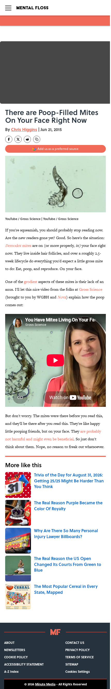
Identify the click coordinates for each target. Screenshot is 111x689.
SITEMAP (71, 664)
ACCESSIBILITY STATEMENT (24, 664)
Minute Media (45, 684)
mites (18, 245)
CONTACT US (74, 642)
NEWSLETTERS (14, 649)
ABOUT (9, 642)
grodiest (30, 281)
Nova (61, 297)
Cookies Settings (77, 671)
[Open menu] (8, 8)
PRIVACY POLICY (77, 649)
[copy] (36, 139)
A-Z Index (11, 671)
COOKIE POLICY (16, 657)
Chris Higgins (24, 129)
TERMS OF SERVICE (79, 657)
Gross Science (90, 289)
